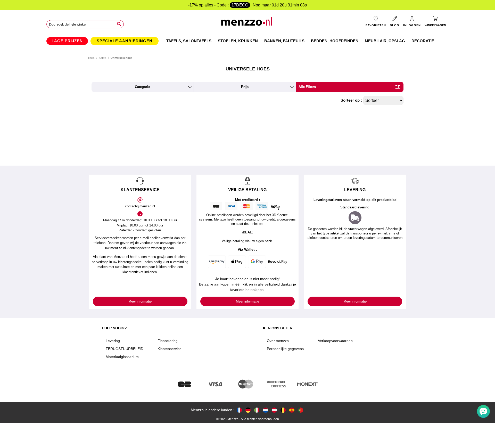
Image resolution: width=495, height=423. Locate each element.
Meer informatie (140, 301)
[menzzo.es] (292, 410)
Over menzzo (278, 341)
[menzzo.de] (248, 410)
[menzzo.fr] (239, 410)
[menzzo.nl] (265, 410)
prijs (245, 87)
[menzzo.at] (274, 410)
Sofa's (102, 57)
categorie (142, 87)
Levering (113, 341)
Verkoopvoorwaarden (335, 341)
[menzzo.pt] (300, 410)
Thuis (91, 57)
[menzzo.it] (257, 410)
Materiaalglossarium (122, 357)
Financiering (168, 341)
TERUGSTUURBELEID (124, 349)
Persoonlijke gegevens (285, 349)
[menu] (247, 41)
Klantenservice (170, 349)
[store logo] (247, 23)
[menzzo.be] (283, 410)
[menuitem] (67, 41)
